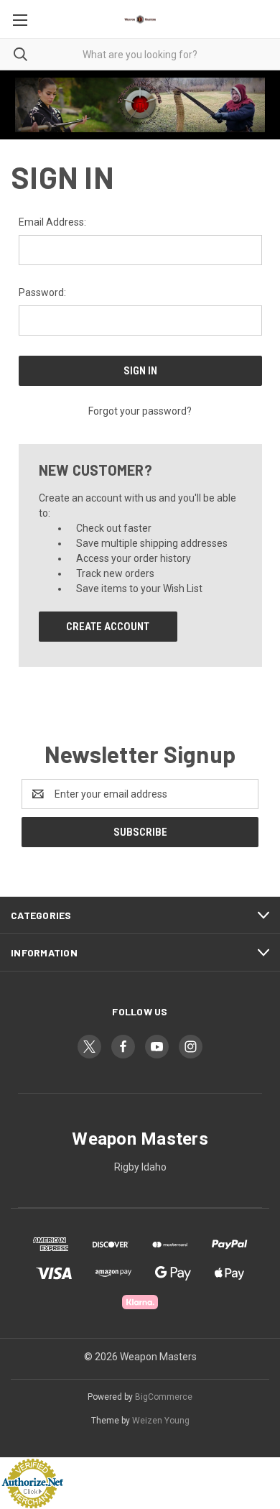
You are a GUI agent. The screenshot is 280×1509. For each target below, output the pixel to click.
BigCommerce (163, 1397)
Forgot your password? (140, 411)
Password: (42, 292)
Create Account (107, 626)
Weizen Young (161, 1421)
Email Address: (52, 222)
